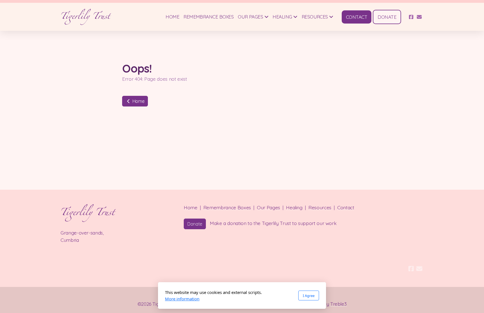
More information (182, 299)
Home (137, 101)
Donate (194, 224)
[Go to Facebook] (411, 17)
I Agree (309, 295)
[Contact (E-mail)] (419, 17)
